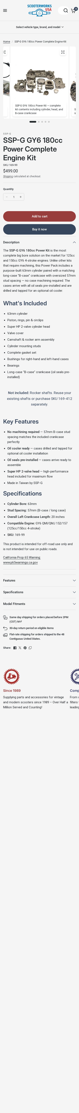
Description (11, 242)
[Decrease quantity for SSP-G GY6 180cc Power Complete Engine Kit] (6, 196)
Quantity (8, 189)
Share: (7, 647)
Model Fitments (14, 604)
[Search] (63, 10)
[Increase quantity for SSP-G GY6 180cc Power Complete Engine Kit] (20, 196)
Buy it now (39, 229)
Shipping (8, 176)
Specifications (13, 592)
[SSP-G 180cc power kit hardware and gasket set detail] (4, 52)
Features (9, 580)
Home (6, 41)
